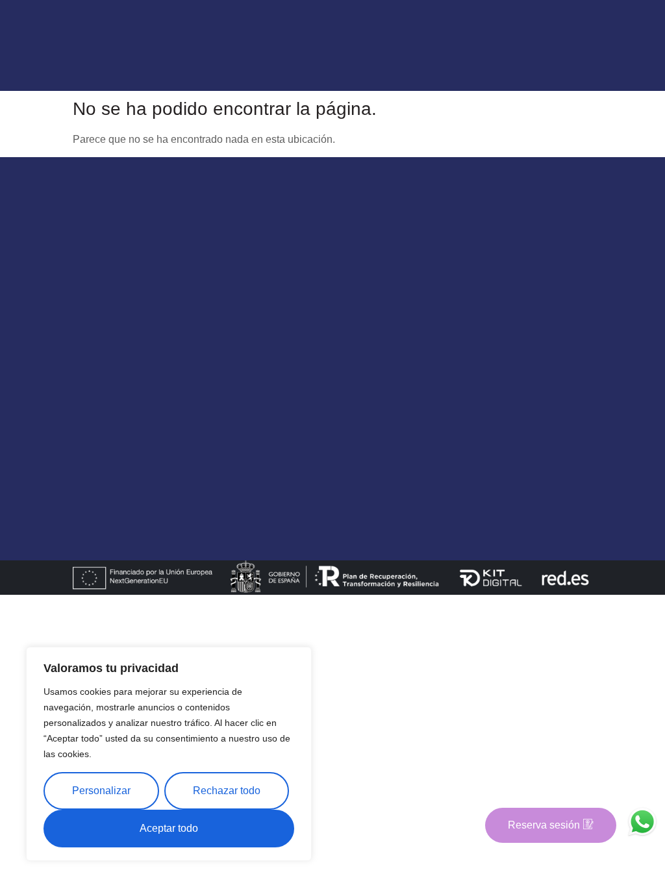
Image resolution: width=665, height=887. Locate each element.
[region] (169, 754)
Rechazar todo (226, 790)
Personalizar (101, 790)
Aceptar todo (169, 828)
